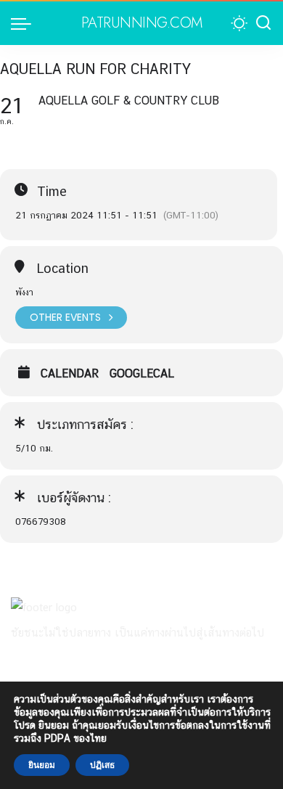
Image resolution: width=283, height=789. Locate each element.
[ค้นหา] (263, 23)
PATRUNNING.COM (141, 23)
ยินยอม (41, 765)
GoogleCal (142, 373)
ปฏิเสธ (102, 765)
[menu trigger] (24, 23)
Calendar (70, 373)
